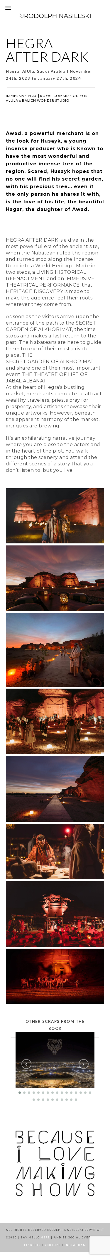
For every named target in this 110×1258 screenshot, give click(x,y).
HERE (45, 1237)
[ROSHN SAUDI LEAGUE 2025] (55, 1060)
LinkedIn (32, 1245)
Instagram (75, 1245)
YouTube (53, 1245)
